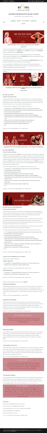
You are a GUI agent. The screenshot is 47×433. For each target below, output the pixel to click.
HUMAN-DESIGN (33, 20)
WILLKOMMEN (13, 20)
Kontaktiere (5, 415)
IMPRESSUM (11, 1)
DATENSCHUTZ (6, 1)
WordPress (14, 431)
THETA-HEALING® (25, 20)
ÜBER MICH (19, 20)
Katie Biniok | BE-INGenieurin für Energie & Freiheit (23, 14)
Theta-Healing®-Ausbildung (32, 383)
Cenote (39, 430)
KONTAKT (23, 23)
